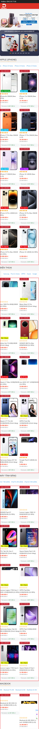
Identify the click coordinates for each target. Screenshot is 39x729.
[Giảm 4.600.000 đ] (29, 706)
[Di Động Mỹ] (4, 6)
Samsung (6, 274)
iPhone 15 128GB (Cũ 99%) (29, 252)
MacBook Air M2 (32, 690)
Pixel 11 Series (15, 274)
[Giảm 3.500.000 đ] (29, 498)
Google (35, 274)
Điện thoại (6, 268)
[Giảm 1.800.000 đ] (9, 290)
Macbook (5, 684)
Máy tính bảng (8, 476)
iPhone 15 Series (8, 66)
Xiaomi (29, 274)
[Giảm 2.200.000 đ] (9, 498)
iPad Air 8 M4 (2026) (31, 482)
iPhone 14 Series (20, 66)
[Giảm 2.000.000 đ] (9, 706)
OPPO (23, 274)
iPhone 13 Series (32, 66)
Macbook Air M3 (20, 690)
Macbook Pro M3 (9, 690)
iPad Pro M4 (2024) (17, 482)
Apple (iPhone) (8, 59)
